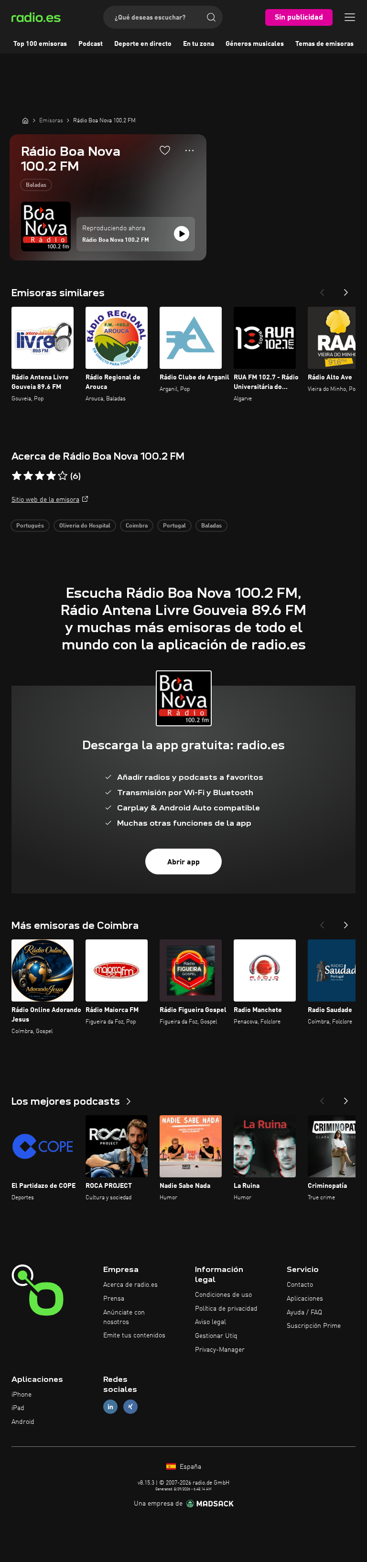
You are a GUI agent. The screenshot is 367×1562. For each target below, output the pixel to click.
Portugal (174, 526)
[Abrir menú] (350, 17)
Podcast (90, 44)
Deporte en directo (143, 44)
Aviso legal (210, 1322)
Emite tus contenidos (134, 1335)
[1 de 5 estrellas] (16, 476)
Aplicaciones (305, 1298)
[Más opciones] (189, 150)
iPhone (21, 1394)
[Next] (346, 289)
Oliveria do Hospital (84, 526)
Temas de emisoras (324, 44)
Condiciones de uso (223, 1295)
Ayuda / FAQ (304, 1312)
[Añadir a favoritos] (165, 150)
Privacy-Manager (220, 1350)
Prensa (113, 1298)
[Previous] (322, 289)
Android (22, 1422)
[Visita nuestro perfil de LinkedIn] (110, 1407)
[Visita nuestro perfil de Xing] (130, 1407)
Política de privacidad (226, 1308)
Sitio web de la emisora (45, 499)
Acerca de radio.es (130, 1285)
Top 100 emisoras (40, 44)
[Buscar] (211, 17)
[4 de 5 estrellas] (51, 476)
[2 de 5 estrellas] (28, 476)
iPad (17, 1408)
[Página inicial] (25, 120)
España (189, 1467)
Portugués (30, 526)
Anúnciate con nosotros (124, 1317)
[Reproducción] (181, 233)
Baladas (36, 185)
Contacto (300, 1285)
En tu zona (198, 44)
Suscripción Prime (314, 1326)
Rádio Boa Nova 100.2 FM (115, 240)
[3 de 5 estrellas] (39, 476)
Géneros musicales (255, 44)
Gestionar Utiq (216, 1336)
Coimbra (137, 526)
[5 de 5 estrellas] (62, 476)
